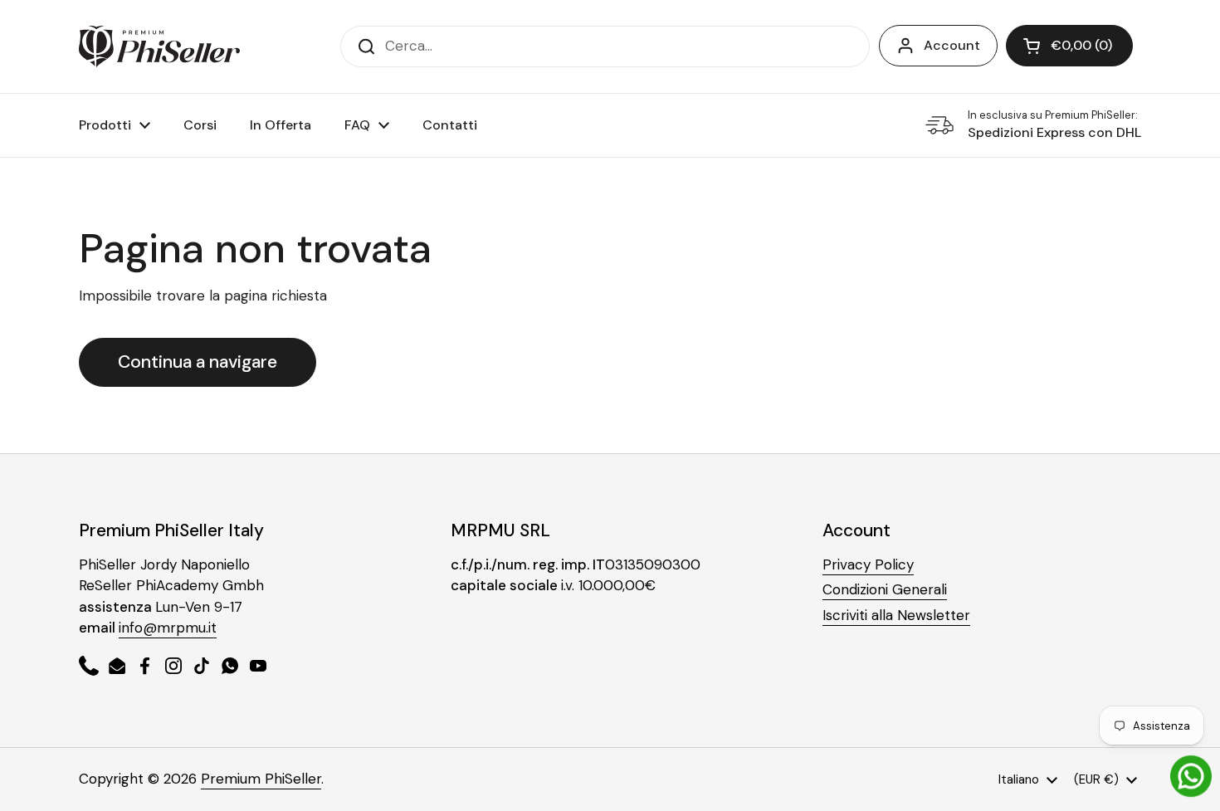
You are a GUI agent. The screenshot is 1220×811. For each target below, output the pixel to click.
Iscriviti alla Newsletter (896, 615)
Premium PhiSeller (261, 778)
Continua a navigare (197, 362)
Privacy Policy (868, 564)
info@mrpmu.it (168, 627)
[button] (1069, 45)
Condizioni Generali (884, 589)
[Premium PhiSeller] (159, 46)
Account (952, 45)
